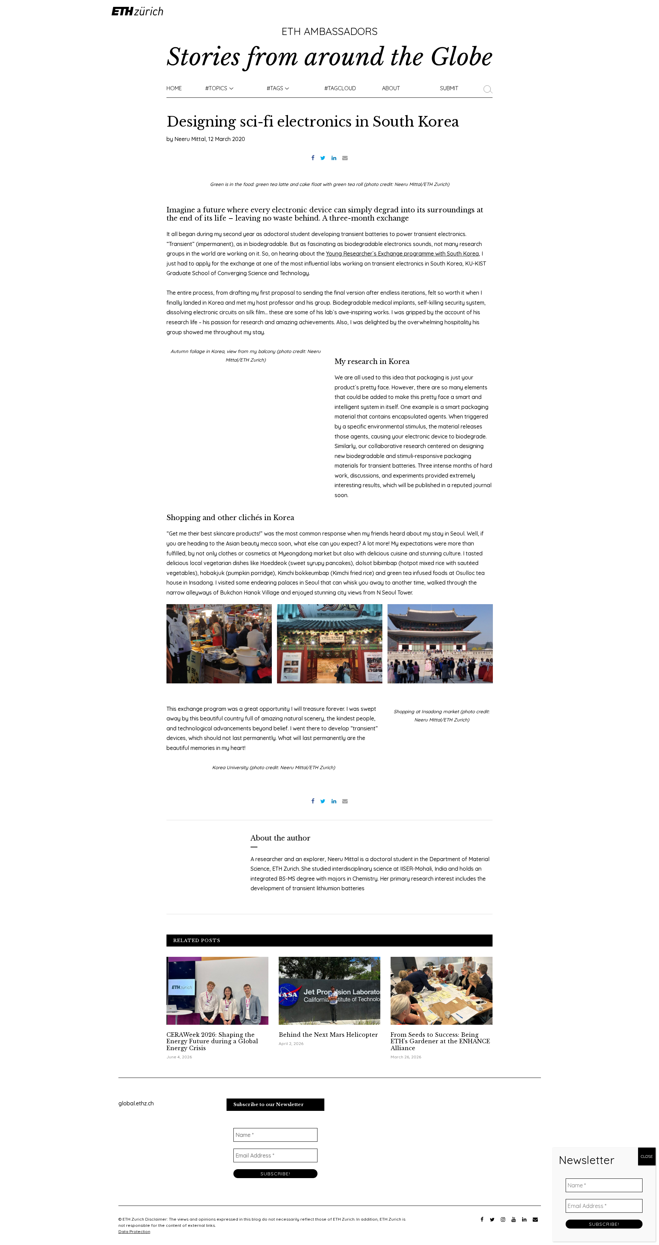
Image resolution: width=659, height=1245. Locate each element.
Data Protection (134, 1231)
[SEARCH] (490, 88)
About (391, 88)
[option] (219, 643)
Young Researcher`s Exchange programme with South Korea (402, 253)
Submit (449, 88)
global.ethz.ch (136, 1103)
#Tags (275, 88)
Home (174, 88)
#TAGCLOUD (340, 88)
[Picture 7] (440, 643)
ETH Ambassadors (329, 31)
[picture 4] (219, 643)
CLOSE (647, 1156)
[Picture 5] (329, 643)
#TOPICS (216, 88)
